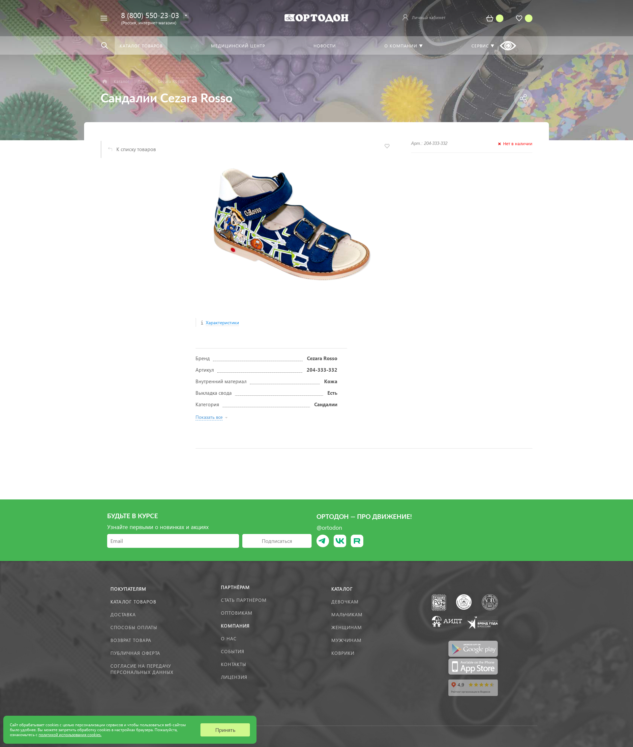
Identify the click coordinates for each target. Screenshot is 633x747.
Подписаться (277, 540)
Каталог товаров (133, 602)
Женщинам (346, 627)
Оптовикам (237, 613)
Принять (225, 729)
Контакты (233, 664)
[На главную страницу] (316, 17)
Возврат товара (130, 640)
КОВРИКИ (342, 653)
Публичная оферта (135, 653)
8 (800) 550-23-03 (150, 15)
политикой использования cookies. (70, 734)
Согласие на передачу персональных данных (141, 669)
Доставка (123, 614)
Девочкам (345, 602)
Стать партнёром (244, 600)
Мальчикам (347, 614)
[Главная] (105, 81)
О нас (229, 638)
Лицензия (234, 677)
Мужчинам (346, 640)
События (232, 651)
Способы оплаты (133, 627)
